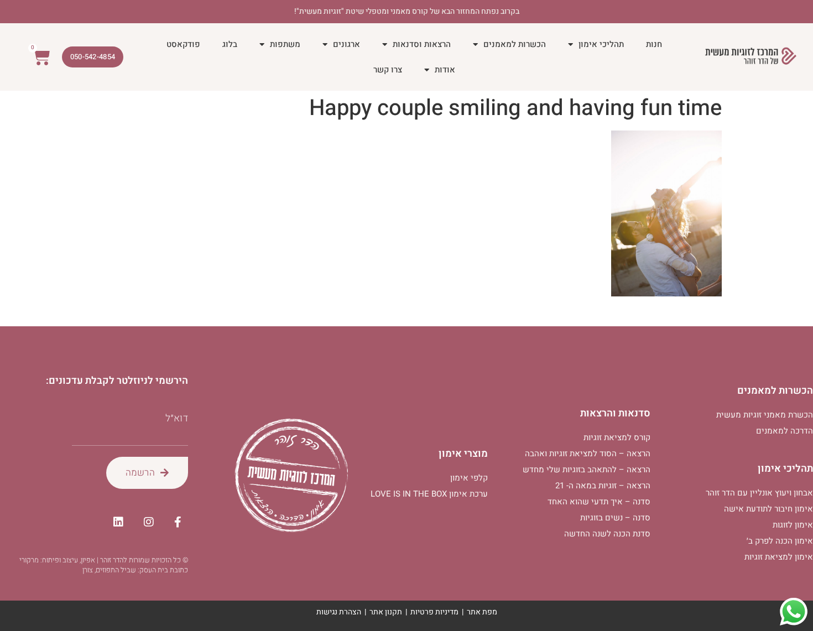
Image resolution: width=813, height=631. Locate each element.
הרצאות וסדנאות (422, 44)
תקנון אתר (385, 612)
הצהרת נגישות (338, 612)
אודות (445, 70)
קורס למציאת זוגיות (616, 437)
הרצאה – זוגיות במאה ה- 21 (602, 485)
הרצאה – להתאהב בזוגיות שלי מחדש (586, 469)
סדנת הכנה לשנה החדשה (607, 534)
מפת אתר (482, 612)
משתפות (285, 44)
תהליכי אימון (601, 44)
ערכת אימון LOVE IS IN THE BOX (429, 494)
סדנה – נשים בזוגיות (615, 518)
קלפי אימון (469, 478)
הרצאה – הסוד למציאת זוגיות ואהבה (587, 453)
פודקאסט (183, 44)
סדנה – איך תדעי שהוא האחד (599, 502)
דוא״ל (176, 419)
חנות (654, 44)
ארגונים (346, 44)
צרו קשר (387, 70)
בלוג (229, 44)
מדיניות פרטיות (434, 612)
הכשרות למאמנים (514, 44)
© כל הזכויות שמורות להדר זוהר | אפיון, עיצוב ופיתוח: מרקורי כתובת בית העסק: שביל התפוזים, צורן (103, 565)
